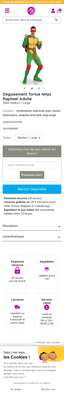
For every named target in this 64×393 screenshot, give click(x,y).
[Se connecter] (53, 10)
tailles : (7, 137)
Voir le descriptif (10, 128)
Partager (25, 88)
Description (10, 226)
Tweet (32, 88)
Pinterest (39, 88)
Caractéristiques (13, 236)
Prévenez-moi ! (32, 175)
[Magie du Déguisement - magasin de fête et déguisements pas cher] (31, 11)
